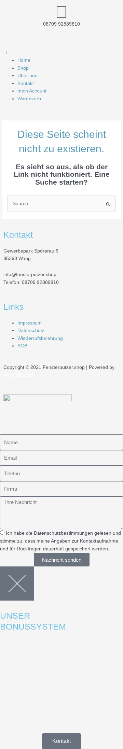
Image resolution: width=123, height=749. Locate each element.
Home (23, 60)
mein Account (31, 90)
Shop (23, 68)
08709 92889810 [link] (40, 282)
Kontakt (25, 83)
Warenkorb (29, 98)
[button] (61, 53)
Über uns (27, 75)
